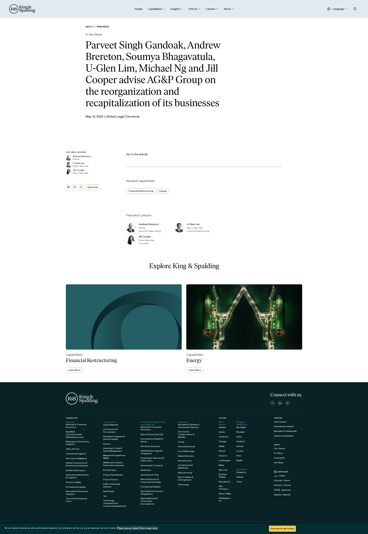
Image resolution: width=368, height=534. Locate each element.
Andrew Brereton (82, 156)
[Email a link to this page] (81, 187)
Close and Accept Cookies (282, 529)
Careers (278, 418)
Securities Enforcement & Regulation (152, 492)
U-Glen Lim (79, 163)
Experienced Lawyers (284, 426)
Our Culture (279, 448)
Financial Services (186, 446)
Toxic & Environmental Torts (76, 500)
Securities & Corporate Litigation (77, 492)
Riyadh (239, 460)
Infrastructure (184, 461)
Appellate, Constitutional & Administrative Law (75, 434)
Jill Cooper (79, 170)
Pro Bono (278, 453)
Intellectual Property (75, 470)
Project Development (113, 475)
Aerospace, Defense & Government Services (188, 425)
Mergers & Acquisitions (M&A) (114, 456)
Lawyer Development (284, 436)
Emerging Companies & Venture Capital (114, 437)
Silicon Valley (225, 493)
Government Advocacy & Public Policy (152, 459)
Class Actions (72, 449)
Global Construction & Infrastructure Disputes (77, 464)
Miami (221, 465)
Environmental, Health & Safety (152, 440)
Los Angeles (224, 460)
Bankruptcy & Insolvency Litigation (77, 443)
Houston (223, 456)
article (143, 154)
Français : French (282, 480)
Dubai (239, 437)
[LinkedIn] (280, 403)
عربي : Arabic (279, 475)
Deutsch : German (282, 485)
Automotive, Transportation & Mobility (186, 434)
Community (279, 458)
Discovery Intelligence (76, 458)
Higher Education (186, 456)
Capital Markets (110, 425)
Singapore (241, 472)
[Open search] (355, 9)
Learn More (74, 370)
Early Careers (280, 422)
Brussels (240, 432)
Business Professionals (285, 431)
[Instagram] (287, 403)
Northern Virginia (223, 475)
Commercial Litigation (76, 453)
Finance (107, 444)
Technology (183, 484)
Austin (222, 432)
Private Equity (109, 470)
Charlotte (223, 437)
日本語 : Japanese (282, 490)
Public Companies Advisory (111, 485)
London (240, 451)
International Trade (150, 475)
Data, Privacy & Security (152, 434)
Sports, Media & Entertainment (185, 478)
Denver (222, 451)
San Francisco (223, 487)
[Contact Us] (272, 403)
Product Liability (73, 482)
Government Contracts (152, 465)
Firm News (278, 462)
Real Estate (108, 491)
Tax (105, 496)
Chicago (223, 441)
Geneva (240, 446)
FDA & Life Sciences (150, 446)
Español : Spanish (282, 494)
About (277, 445)
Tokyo (239, 482)
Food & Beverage (186, 451)
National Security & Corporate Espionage (151, 480)
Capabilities (72, 418)
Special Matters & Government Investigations (149, 501)
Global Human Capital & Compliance (152, 452)
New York (223, 470)
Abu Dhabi (241, 427)
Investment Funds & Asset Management (112, 449)
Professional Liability (76, 487)
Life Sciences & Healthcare (185, 466)
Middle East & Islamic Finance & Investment (113, 464)
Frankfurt (240, 441)
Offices (222, 418)
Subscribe (92, 187)
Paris (238, 456)
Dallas (222, 446)
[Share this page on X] (74, 187)
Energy (163, 191)
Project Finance (110, 479)
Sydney (239, 477)
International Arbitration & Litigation (77, 476)
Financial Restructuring (141, 191)
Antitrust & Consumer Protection (76, 425)
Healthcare (146, 470)
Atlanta (222, 427)
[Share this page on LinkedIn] (68, 187)
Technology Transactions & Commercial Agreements (114, 503)
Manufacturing (185, 472)
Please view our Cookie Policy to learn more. (137, 528)
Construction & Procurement (110, 430)
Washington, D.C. (225, 499)
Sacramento (225, 482)
